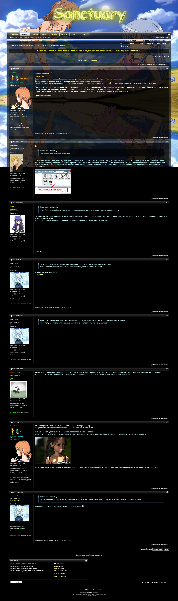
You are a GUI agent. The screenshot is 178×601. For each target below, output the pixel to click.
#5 (167, 315)
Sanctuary (154, 582)
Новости (15, 34)
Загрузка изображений (91, 61)
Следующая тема (96, 555)
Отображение (162, 64)
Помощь (150, 43)
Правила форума (60, 576)
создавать (51, 81)
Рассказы (64, 34)
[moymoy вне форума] (19, 280)
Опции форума (34, 37)
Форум (24, 34)
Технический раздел (26, 45)
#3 (167, 202)
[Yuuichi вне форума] (21, 98)
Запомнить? (126, 46)
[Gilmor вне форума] (17, 224)
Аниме (44, 34)
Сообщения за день (16, 37)
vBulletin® (90, 592)
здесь (85, 89)
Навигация (45, 37)
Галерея (35, 34)
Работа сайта (41, 45)
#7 (167, 422)
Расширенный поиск (162, 37)
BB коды (57, 564)
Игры (74, 34)
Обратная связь (145, 582)
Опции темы (141, 64)
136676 (21, 407)
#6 (167, 368)
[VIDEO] (56, 571)
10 (19, 298)
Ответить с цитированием (160, 137)
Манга (54, 34)
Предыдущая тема (82, 555)
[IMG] (56, 568)
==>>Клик (39, 274)
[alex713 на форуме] (18, 389)
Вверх (166, 549)
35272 (21, 119)
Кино (84, 34)
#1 (167, 68)
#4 (167, 259)
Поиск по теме (151, 64)
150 (20, 182)
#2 (167, 141)
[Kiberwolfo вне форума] (16, 163)
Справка (26, 37)
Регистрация (161, 43)
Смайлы (57, 566)
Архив (161, 582)
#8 (167, 492)
